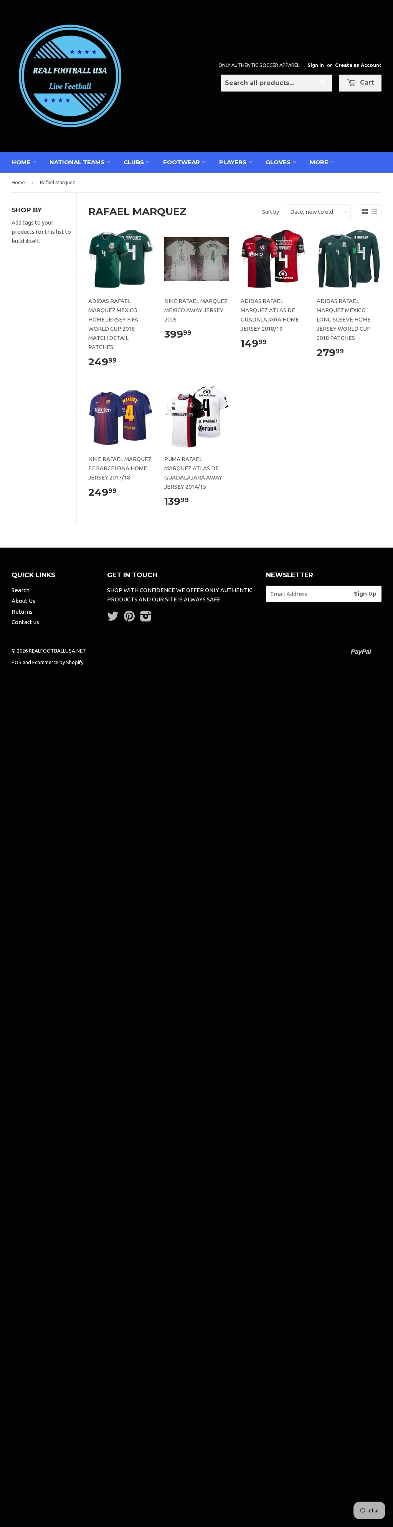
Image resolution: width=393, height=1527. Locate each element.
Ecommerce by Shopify (57, 662)
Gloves (279, 162)
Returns (22, 611)
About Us (23, 601)
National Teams (78, 162)
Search (21, 590)
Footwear (182, 162)
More (320, 162)
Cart (366, 82)
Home (22, 162)
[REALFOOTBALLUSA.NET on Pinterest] (129, 618)
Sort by (270, 212)
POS (16, 662)
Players (233, 162)
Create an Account (358, 65)
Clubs (134, 162)
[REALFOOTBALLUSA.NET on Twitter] (113, 618)
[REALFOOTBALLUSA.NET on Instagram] (146, 618)
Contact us (25, 622)
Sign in (315, 65)
